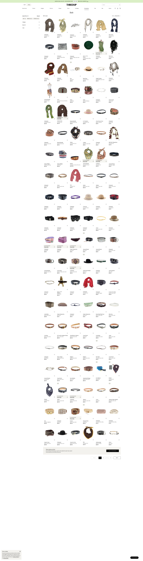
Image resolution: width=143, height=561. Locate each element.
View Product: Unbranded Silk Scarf (49, 114)
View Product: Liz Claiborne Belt (101, 371)
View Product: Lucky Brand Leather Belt (62, 263)
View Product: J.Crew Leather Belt (62, 178)
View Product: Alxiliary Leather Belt (101, 178)
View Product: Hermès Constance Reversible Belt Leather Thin (75, 157)
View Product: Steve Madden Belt (75, 371)
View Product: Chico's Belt (114, 435)
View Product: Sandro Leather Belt (88, 178)
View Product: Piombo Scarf (114, 371)
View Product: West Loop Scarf (114, 50)
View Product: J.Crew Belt (101, 392)
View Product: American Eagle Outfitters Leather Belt (114, 392)
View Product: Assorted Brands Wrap (49, 92)
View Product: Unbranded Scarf (49, 28)
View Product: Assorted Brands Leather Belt (49, 263)
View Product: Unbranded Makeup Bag (62, 50)
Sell (29, 4)
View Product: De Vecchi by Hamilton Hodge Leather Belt (62, 328)
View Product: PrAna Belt (75, 92)
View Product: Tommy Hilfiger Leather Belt (49, 157)
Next (117, 457)
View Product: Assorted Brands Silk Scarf (88, 157)
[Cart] (120, 8)
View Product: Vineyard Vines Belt (88, 414)
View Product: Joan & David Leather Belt (114, 350)
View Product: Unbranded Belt (75, 28)
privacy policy (6, 558)
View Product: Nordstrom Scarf (101, 28)
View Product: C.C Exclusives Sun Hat (88, 114)
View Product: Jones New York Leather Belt (75, 435)
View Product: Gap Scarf (75, 178)
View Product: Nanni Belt (88, 92)
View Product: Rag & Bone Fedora (88, 71)
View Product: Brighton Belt (62, 285)
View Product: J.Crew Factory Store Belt (101, 114)
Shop (25, 4)
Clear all (38, 15)
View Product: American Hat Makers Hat (88, 263)
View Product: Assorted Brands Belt (114, 157)
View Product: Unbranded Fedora (114, 221)
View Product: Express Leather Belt (75, 414)
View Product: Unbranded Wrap (101, 50)
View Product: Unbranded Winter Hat (62, 435)
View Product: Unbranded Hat (101, 199)
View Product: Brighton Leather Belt (75, 350)
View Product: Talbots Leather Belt (62, 392)
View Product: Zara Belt (75, 71)
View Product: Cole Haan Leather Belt (49, 328)
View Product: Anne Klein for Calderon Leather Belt (75, 328)
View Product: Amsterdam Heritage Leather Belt (88, 371)
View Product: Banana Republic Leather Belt (75, 114)
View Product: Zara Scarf (88, 435)
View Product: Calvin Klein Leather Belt (49, 307)
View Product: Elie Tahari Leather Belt (101, 350)
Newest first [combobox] (117, 15)
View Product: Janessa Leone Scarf (62, 114)
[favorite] (54, 32)
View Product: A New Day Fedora (88, 199)
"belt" (24, 18)
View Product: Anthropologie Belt (101, 435)
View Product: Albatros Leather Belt (88, 392)
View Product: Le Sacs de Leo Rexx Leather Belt (114, 285)
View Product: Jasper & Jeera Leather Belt (49, 435)
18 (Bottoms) (29, 18)
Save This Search (112, 450)
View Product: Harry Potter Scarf (114, 28)
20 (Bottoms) (36, 18)
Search (104, 4)
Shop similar (98, 53)
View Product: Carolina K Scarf (101, 157)
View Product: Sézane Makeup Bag (88, 50)
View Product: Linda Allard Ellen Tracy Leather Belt (101, 307)
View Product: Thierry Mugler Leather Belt (62, 350)
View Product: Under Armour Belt (114, 92)
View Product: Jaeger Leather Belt (114, 328)
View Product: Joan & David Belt (88, 328)
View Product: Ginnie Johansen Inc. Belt (75, 242)
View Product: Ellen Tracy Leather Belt (114, 307)
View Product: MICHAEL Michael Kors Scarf (114, 135)
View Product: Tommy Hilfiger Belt (62, 157)
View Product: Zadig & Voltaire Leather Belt (101, 71)
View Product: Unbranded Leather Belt (75, 50)
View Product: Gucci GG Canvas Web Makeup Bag (62, 92)
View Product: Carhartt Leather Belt (88, 135)
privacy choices (16, 556)
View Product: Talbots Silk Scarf (75, 135)
